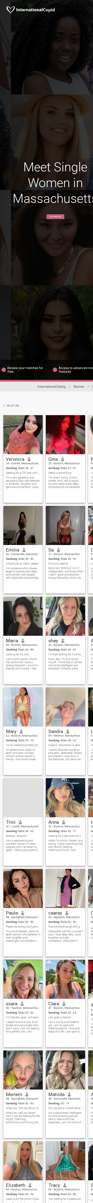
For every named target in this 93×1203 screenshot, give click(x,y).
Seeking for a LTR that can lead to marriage (23, 472)
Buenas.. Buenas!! (16, 835)
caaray (55, 913)
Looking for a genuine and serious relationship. (65, 835)
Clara (53, 1003)
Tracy (54, 1185)
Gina (53, 459)
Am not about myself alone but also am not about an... (65, 1108)
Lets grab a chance (59, 1017)
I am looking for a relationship (65, 1199)
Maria (12, 640)
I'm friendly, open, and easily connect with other (23, 1017)
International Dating (52, 386)
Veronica (15, 459)
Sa (51, 550)
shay (53, 640)
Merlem (14, 1094)
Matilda (56, 1094)
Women (78, 386)
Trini (11, 822)
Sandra (55, 731)
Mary (11, 731)
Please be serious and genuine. (23, 926)
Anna (53, 822)
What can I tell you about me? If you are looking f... (23, 1108)
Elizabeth (15, 1185)
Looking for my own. (18, 654)
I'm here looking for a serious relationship (65, 654)
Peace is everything (59, 472)
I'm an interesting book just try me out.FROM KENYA (23, 745)
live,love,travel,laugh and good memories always (65, 926)
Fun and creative (58, 563)
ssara (11, 1003)
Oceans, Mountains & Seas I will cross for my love (65, 745)
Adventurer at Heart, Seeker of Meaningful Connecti (23, 563)
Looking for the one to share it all (23, 1199)
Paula (12, 913)
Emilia (12, 550)
